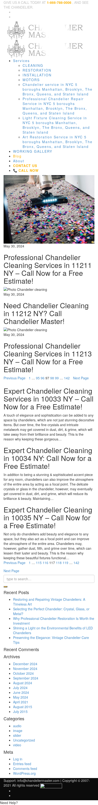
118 (59, 562)
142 (67, 378)
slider (17, 735)
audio (17, 725)
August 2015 (22, 706)
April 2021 (20, 702)
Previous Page (14, 378)
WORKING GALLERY (32, 151)
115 (39, 562)
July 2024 (20, 687)
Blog (17, 156)
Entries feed (22, 763)
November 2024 (25, 668)
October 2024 (23, 673)
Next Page (81, 378)
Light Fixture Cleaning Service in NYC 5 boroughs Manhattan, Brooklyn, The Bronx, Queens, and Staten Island (56, 125)
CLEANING (33, 65)
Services (21, 60)
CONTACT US (25, 165)
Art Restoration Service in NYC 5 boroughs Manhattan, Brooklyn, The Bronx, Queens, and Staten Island (58, 142)
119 (65, 562)
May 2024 (20, 697)
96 (42, 378)
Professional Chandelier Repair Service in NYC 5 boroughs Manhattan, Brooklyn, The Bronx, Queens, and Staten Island (55, 105)
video (17, 744)
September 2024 (25, 678)
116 (45, 562)
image (17, 730)
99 (57, 378)
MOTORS (31, 79)
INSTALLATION (37, 75)
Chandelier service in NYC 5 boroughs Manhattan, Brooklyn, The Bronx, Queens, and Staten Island (58, 89)
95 (38, 378)
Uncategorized (24, 740)
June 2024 (21, 692)
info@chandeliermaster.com (38, 780)
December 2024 (25, 663)
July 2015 (20, 711)
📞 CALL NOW (26, 170)
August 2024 (22, 682)
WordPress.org (24, 773)
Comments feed (25, 768)
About (18, 160)
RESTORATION (37, 70)
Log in (17, 759)
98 (52, 378)
